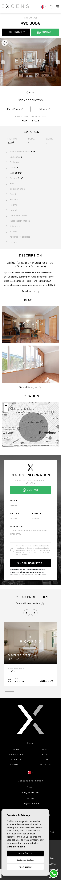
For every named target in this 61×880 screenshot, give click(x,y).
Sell (45, 754)
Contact (16, 764)
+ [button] (6, 405)
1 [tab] (9, 690)
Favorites (45, 764)
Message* (17, 526)
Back (31, 92)
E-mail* (37, 513)
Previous (3, 62)
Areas (45, 759)
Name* (14, 500)
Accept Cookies (25, 853)
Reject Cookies (25, 867)
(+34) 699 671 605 (30, 803)
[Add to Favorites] (4, 43)
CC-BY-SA (54, 445)
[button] (45, 109)
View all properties (28, 603)
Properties (16, 754)
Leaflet (16, 445)
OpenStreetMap (35, 445)
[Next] (34, 613)
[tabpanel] (30, 654)
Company (45, 749)
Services (16, 759)
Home (16, 749)
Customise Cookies (25, 860)
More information (16, 846)
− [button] (6, 410)
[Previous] (27, 613)
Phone (14, 513)
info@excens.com (30, 792)
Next (58, 62)
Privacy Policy (25, 550)
